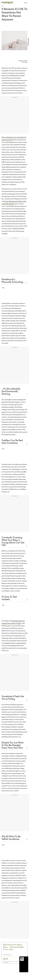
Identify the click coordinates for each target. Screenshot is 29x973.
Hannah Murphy (23, 60)
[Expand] (21, 958)
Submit (5, 959)
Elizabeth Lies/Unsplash (28, 42)
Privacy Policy (6, 962)
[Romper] (7, 3)
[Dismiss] (26, 958)
